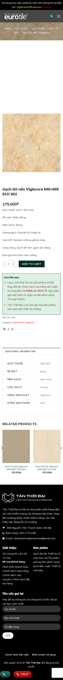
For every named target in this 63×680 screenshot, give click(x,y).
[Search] (51, 16)
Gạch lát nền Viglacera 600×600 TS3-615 (46, 468)
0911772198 (28, 533)
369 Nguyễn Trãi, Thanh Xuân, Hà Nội (28, 527)
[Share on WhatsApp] (4, 329)
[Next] (60, 454)
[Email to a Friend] (12, 329)
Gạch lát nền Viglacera (35, 32)
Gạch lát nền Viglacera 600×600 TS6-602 (16, 468)
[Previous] (2, 454)
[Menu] (59, 16)
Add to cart (31, 263)
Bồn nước (45, 566)
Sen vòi (43, 557)
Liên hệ (22, 553)
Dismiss (46, 7)
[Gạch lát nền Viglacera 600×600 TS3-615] (47, 446)
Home (7, 28)
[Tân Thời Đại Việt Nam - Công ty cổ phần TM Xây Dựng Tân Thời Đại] (23, 16)
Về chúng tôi (9, 553)
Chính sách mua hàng (15, 570)
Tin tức (6, 557)
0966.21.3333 (34, 290)
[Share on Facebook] (8, 329)
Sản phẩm (21, 28)
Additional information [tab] (20, 351)
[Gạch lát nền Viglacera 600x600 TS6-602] (16, 446)
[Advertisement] (31, 73)
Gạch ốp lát (38, 28)
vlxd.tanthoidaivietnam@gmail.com (35, 538)
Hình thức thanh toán (15, 566)
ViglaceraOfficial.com (28, 7)
